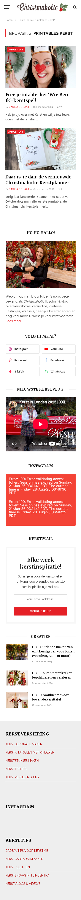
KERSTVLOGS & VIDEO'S (22, 883)
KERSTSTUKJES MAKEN (22, 760)
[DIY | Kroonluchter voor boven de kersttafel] (17, 699)
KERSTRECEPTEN (17, 867)
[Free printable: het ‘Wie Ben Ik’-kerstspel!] (40, 67)
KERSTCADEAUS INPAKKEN (24, 859)
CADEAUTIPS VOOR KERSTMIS (26, 850)
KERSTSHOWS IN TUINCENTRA (27, 875)
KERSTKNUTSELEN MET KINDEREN (29, 752)
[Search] (74, 7)
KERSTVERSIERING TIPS (22, 777)
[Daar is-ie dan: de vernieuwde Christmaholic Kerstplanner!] (40, 149)
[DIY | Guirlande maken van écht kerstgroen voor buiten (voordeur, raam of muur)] (17, 651)
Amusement (15, 49)
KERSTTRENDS (15, 769)
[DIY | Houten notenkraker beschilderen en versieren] (17, 677)
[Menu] (7, 7)
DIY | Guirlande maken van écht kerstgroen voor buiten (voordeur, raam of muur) (53, 651)
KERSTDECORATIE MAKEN (23, 744)
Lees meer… (14, 321)
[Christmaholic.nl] (42, 7)
